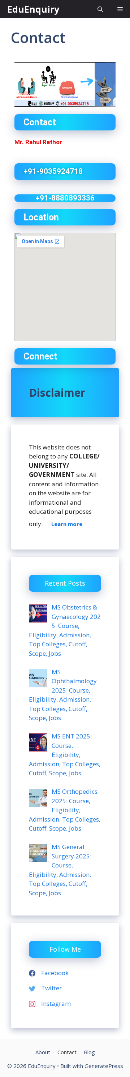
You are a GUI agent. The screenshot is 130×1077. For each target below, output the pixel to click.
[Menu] (120, 9)
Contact (67, 1052)
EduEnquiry (33, 9)
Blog (89, 1052)
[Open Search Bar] (100, 9)
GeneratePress (103, 1065)
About (42, 1052)
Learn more (66, 523)
